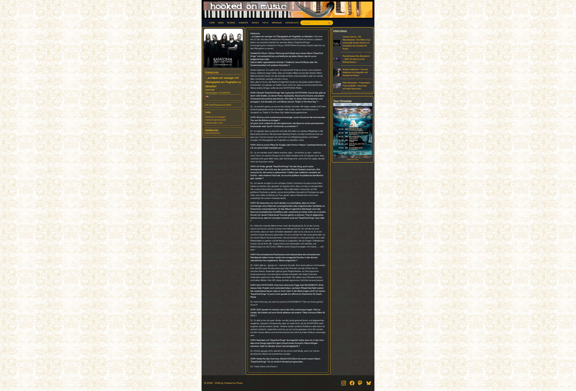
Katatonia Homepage (215, 117)
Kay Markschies (212, 133)
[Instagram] (344, 383)
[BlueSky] (369, 383)
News (221, 23)
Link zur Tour (353, 159)
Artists (255, 23)
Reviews (231, 23)
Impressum (277, 23)
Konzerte (243, 23)
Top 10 (265, 23)
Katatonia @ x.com (214, 123)
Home (212, 23)
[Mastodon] (360, 383)
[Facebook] (352, 383)
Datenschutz (291, 23)
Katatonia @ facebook (215, 120)
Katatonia (211, 72)
